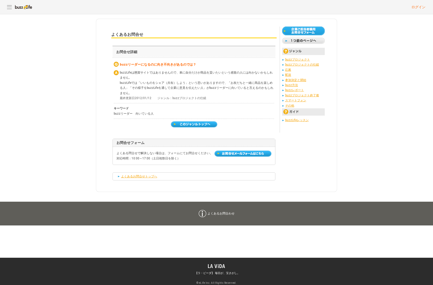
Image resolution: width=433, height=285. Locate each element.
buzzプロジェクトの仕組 (302, 64)
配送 (288, 75)
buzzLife (23, 7)
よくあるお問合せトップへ (139, 176)
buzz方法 (291, 85)
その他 (289, 105)
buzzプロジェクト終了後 (302, 95)
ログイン (418, 7)
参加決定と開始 (295, 80)
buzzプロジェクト (297, 59)
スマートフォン (295, 100)
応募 (288, 70)
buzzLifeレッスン (297, 120)
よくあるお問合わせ (221, 213)
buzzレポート (294, 90)
